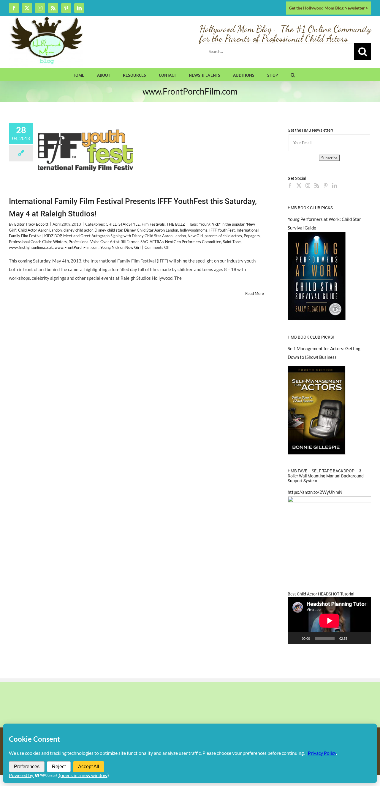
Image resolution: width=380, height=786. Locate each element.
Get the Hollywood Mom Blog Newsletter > (328, 7)
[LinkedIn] (334, 185)
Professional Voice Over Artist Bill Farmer (104, 241)
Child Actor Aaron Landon (40, 230)
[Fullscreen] (363, 638)
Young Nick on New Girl (120, 247)
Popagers (252, 235)
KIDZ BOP (52, 235)
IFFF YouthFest (222, 230)
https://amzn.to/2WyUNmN (315, 492)
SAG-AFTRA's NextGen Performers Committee (180, 241)
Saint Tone (232, 241)
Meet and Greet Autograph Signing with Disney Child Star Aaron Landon (124, 235)
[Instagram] (307, 185)
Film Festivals (153, 224)
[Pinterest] (325, 185)
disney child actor (78, 230)
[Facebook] (290, 185)
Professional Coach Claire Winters (38, 241)
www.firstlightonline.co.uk (31, 247)
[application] (329, 620)
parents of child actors (223, 235)
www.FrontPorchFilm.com (77, 247)
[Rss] (316, 185)
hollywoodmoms (194, 230)
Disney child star (108, 230)
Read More (254, 293)
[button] (293, 74)
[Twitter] (299, 185)
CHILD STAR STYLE (123, 224)
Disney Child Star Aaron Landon (151, 230)
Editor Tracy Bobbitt (31, 224)
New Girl (195, 235)
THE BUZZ (176, 224)
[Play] (295, 638)
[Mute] (354, 638)
